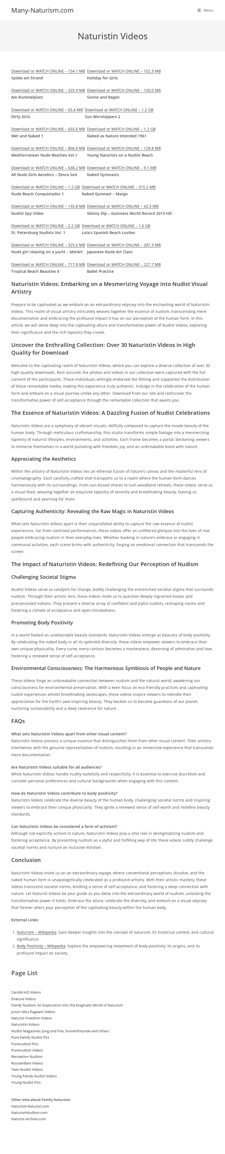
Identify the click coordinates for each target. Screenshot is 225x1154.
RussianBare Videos (27, 1063)
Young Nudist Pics (26, 1082)
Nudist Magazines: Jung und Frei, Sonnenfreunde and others (60, 1030)
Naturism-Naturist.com (30, 1106)
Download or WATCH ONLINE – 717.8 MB (48, 264)
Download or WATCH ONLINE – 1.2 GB (119, 109)
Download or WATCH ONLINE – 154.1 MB (48, 71)
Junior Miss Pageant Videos (33, 1011)
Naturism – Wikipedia (36, 932)
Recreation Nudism (27, 1056)
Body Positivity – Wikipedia (41, 946)
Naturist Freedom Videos (31, 1018)
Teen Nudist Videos (27, 1069)
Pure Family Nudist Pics (30, 1037)
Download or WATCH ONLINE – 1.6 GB (116, 225)
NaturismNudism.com (29, 1112)
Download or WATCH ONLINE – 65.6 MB (47, 109)
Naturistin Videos (25, 1024)
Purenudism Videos (27, 1050)
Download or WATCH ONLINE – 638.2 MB (48, 167)
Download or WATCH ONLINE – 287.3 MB (124, 245)
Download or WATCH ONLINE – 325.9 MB (48, 90)
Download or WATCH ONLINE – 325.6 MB (48, 245)
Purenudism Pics (24, 1043)
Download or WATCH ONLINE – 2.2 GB (45, 225)
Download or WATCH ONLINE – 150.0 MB (124, 90)
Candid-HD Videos (26, 992)
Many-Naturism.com (42, 10)
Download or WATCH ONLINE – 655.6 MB (48, 129)
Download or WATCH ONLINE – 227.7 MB (124, 264)
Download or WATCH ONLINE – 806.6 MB (48, 148)
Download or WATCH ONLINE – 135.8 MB (48, 206)
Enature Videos (23, 998)
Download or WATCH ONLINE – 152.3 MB (124, 71)
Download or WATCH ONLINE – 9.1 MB (121, 167)
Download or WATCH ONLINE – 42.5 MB (123, 206)
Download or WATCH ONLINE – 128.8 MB (124, 148)
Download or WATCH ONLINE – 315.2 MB (119, 187)
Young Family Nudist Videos (34, 1076)
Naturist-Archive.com (28, 1118)
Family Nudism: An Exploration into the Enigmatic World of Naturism (67, 1005)
